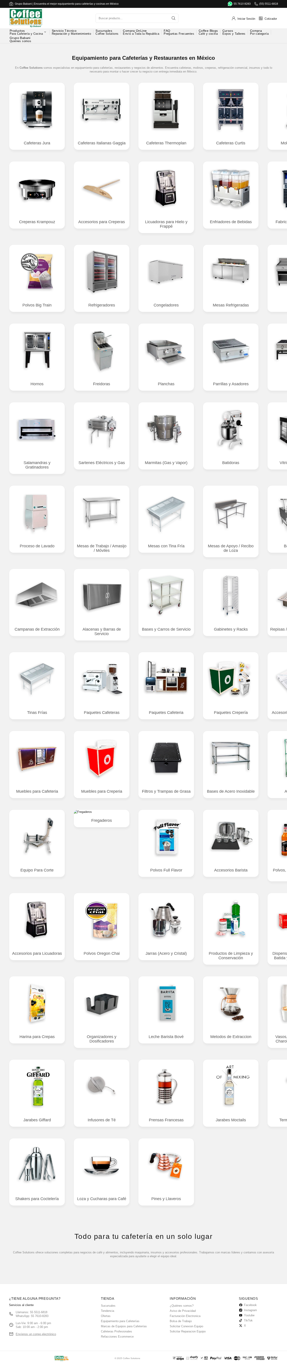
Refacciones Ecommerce (117, 1336)
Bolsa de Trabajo (181, 1321)
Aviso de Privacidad (183, 1310)
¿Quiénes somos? (182, 1305)
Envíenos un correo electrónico (36, 1334)
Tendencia (107, 1310)
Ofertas (106, 1316)
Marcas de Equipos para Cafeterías (124, 1326)
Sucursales (108, 1305)
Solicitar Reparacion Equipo (188, 1331)
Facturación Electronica (185, 1316)
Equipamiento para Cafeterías (120, 1321)
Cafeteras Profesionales (116, 1331)
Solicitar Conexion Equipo (186, 1326)
